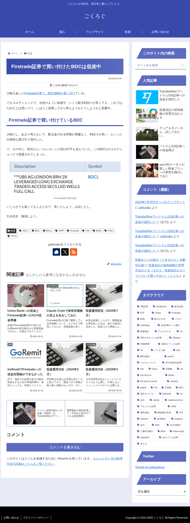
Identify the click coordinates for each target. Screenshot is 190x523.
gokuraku (145, 207)
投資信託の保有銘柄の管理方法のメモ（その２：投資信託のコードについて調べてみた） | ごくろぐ (160, 271)
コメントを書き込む (65, 447)
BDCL (49, 230)
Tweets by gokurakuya (150, 467)
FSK (87, 230)
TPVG (14, 236)
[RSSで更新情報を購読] (73, 252)
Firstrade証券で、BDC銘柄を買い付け (49, 93)
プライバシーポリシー (36, 517)
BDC (37, 230)
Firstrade (74, 230)
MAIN (98, 230)
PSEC (111, 230)
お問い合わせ (11, 517)
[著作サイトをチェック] (56, 252)
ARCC (25, 230)
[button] (182, 65)
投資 (13, 230)
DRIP (61, 230)
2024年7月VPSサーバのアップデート (160, 202)
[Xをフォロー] (65, 252)
